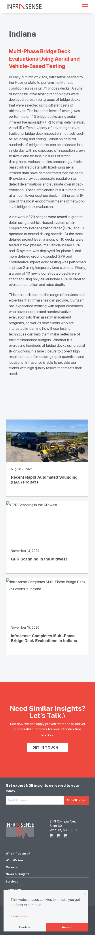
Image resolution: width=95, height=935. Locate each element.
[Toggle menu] (85, 6)
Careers (12, 867)
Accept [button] (67, 927)
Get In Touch (45, 747)
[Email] (58, 838)
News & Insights (17, 874)
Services (12, 881)
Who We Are (14, 860)
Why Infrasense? (18, 853)
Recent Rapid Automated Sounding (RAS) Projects (44, 479)
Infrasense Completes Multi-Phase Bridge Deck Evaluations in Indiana (44, 638)
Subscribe (76, 800)
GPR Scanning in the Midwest (39, 559)
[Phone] (51, 838)
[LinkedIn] (65, 838)
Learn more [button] (19, 916)
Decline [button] (24, 927)
